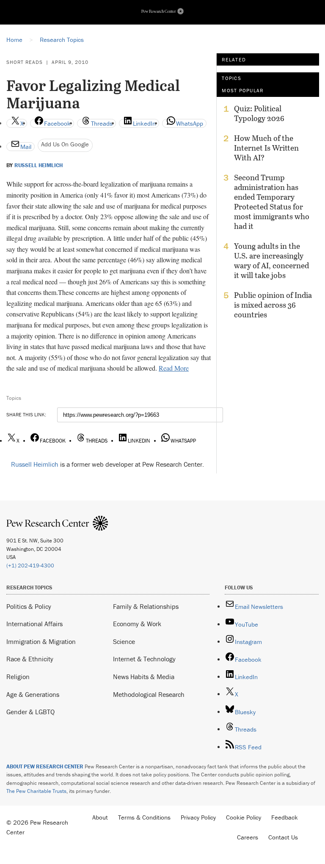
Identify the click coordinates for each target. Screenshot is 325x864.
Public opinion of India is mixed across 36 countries (273, 304)
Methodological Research (149, 694)
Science (124, 641)
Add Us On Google (65, 144)
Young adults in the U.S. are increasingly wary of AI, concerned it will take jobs (271, 260)
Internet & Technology (144, 659)
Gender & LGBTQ (30, 711)
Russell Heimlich (38, 165)
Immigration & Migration (41, 641)
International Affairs (34, 623)
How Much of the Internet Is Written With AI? (266, 147)
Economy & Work (137, 623)
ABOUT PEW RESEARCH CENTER (44, 766)
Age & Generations (32, 694)
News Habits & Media (143, 676)
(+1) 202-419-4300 (30, 565)
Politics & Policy (28, 606)
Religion (18, 676)
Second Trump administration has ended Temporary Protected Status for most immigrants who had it (271, 202)
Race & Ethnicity (29, 659)
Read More (174, 367)
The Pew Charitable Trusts (36, 791)
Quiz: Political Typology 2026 (259, 113)
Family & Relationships (146, 606)
